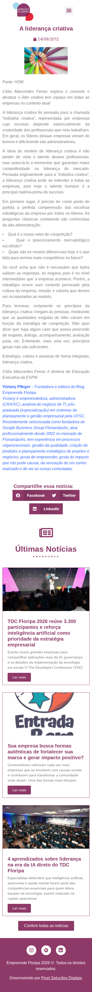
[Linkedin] (61, 950)
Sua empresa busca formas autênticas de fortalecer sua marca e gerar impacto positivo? (46, 751)
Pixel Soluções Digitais (61, 978)
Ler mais (19, 677)
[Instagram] (31, 950)
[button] (69, 10)
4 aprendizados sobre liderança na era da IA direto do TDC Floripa (44, 864)
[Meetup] (46, 950)
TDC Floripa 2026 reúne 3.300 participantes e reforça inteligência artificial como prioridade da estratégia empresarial (42, 633)
